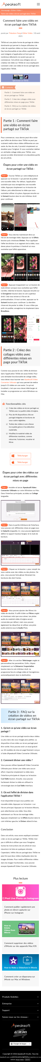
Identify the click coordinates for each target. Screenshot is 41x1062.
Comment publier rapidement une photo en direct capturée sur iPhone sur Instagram (19, 910)
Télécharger (22, 456)
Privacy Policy (20, 1059)
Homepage (5, 10)
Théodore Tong (15, 33)
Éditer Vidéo (16, 10)
